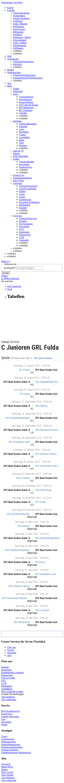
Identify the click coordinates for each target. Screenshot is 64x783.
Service (10, 650)
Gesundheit (24, 137)
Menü (4, 261)
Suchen (5, 273)
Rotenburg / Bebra (22, 37)
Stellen (22, 191)
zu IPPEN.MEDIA (10, 278)
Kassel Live (6, 714)
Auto (21, 129)
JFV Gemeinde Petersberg (49, 466)
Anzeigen (11, 652)
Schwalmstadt (19, 40)
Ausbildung (6, 688)
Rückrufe (17, 64)
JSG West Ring (43, 490)
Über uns (11, 647)
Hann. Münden (20, 24)
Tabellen (23, 113)
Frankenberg (19, 15)
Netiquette (24, 240)
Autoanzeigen (7, 739)
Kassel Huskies (26, 102)
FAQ (21, 229)
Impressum (24, 232)
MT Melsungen (26, 107)
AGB (21, 237)
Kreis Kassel (19, 29)
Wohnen (23, 145)
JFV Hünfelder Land (19, 442)
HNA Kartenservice (10, 711)
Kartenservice (25, 167)
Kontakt (23, 207)
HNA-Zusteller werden (12, 691)
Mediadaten (24, 205)
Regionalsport (25, 99)
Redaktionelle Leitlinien (12, 672)
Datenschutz (25, 234)
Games (22, 134)
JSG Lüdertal (23, 478)
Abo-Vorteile (7, 775)
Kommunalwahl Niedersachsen (28, 78)
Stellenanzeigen (8, 741)
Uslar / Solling (20, 42)
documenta (24, 164)
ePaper (4, 769)
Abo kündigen (8, 697)
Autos (22, 194)
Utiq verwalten (8, 678)
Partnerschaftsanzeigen (12, 747)
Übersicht (5, 764)
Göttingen (17, 21)
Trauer (22, 197)
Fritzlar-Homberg (21, 18)
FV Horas (25, 394)
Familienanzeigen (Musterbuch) (16, 752)
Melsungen (18, 32)
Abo (9, 655)
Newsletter (24, 226)
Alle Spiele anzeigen (43, 358)
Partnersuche (25, 199)
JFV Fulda (24, 370)
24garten (23, 126)
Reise (21, 140)
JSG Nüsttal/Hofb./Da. (46, 382)
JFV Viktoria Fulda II (45, 454)
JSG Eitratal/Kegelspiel (17, 418)
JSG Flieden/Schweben (47, 430)
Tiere (21, 142)
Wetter (4, 724)
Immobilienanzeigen (10, 744)
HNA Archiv (7, 772)
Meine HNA (7, 767)
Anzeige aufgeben (27, 188)
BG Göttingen (25, 110)
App (3, 719)
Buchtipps (24, 132)
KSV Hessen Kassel (28, 105)
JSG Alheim (41, 406)
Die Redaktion (26, 224)
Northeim (17, 34)
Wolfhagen (18, 48)
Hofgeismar (18, 26)
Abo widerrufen (8, 699)
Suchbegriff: (9, 268)
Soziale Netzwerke (10, 716)
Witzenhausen (19, 45)
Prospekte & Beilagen (29, 202)
